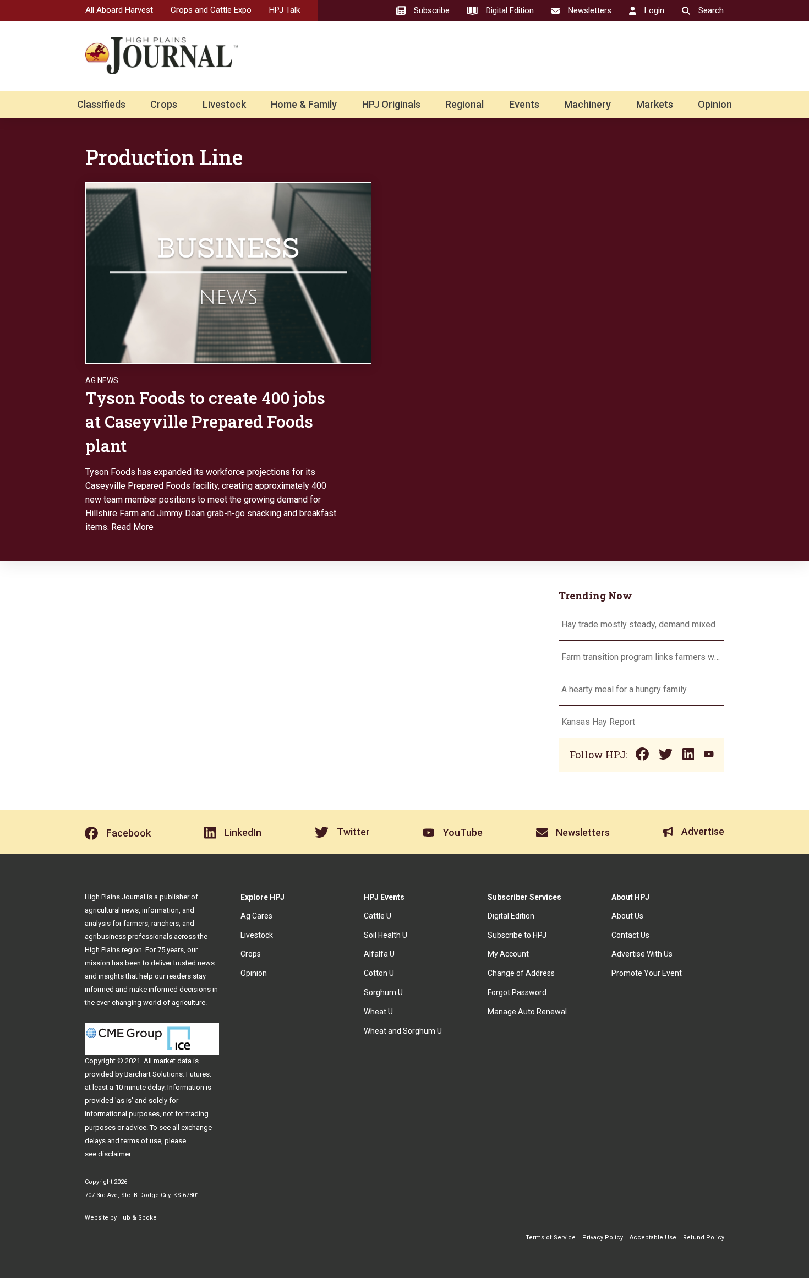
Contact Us (630, 935)
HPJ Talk (284, 10)
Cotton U (379, 973)
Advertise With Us (642, 953)
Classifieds (101, 104)
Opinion (715, 104)
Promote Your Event (646, 973)
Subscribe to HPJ (517, 935)
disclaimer (114, 1154)
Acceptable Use (653, 1237)
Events (524, 104)
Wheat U (378, 1011)
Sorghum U (383, 992)
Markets (654, 104)
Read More (132, 527)
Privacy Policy (602, 1237)
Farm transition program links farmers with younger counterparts (641, 657)
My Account (508, 953)
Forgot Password (517, 992)
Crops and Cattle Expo (211, 10)
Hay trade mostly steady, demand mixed (638, 624)
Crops (163, 104)
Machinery (587, 104)
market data (173, 1061)
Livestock (224, 104)
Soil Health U (385, 935)
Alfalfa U (379, 953)
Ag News (101, 380)
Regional (464, 104)
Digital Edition (511, 915)
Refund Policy (703, 1237)
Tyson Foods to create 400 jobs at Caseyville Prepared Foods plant (205, 421)
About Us (627, 915)
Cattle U (377, 915)
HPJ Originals (391, 104)
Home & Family (304, 104)
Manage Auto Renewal (527, 1011)
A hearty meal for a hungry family (625, 689)
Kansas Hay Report (598, 722)
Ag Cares (256, 915)
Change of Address (521, 973)
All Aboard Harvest (119, 10)
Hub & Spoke (137, 1217)
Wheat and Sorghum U (403, 1030)
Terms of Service (551, 1237)
